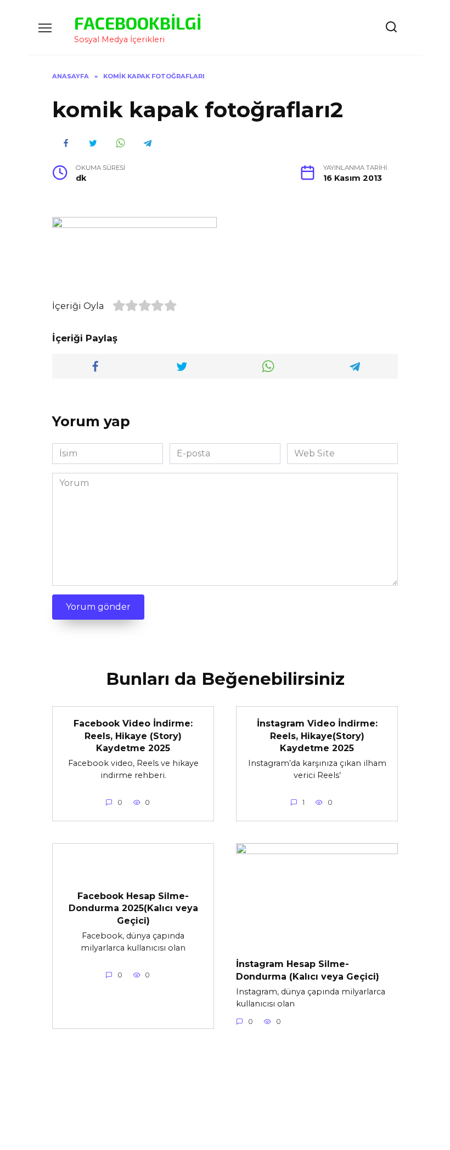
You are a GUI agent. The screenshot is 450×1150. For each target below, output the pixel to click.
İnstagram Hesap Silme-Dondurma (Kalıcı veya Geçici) (307, 970)
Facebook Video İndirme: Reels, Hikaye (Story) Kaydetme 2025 (133, 735)
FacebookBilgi (137, 22)
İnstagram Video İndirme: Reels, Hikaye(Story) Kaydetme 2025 (317, 735)
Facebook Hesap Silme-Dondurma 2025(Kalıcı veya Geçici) (133, 907)
